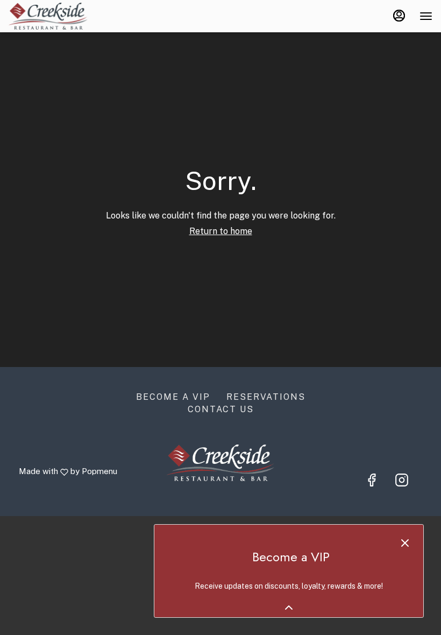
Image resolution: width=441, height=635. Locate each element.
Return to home (220, 231)
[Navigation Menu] (426, 16)
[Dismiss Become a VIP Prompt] (405, 543)
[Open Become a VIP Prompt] (288, 607)
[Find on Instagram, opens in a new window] (402, 480)
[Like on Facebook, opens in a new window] (372, 480)
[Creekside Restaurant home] (57, 16)
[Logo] (220, 462)
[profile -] (399, 15)
